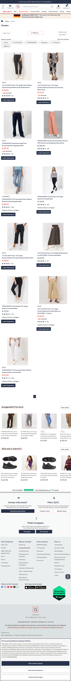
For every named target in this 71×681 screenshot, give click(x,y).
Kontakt (3, 548)
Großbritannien (33, 617)
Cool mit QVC (35, 11)
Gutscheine (40, 551)
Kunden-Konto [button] (45, 511)
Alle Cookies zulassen (35, 663)
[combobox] (36, 6)
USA (26, 617)
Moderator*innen (59, 566)
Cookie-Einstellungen (35, 677)
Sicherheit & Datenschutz (26, 568)
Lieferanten (4, 562)
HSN (2, 635)
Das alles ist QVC (59, 548)
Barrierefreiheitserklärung (62, 554)
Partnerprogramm (42, 557)
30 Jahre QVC (23, 11)
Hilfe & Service (23, 574)
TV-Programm (41, 548)
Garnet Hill (23, 635)
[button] (2, 7)
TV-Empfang (58, 569)
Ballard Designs (9, 635)
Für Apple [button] (27, 532)
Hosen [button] (6, 42)
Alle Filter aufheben (63, 39)
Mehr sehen (65, 407)
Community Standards (42, 627)
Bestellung (22, 544)
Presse (3, 559)
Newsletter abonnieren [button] (17, 511)
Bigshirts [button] (7, 46)
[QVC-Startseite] (2, 21)
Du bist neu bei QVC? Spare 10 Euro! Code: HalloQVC (35, 2)
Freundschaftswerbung (43, 554)
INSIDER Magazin (42, 544)
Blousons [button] (44, 42)
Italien (40, 617)
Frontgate (16, 635)
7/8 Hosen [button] (55, 42)
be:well (44, 11)
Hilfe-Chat (4, 544)
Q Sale (62, 11)
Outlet (56, 575)
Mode (68, 11)
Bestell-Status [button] (62, 511)
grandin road (31, 635)
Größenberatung (24, 551)
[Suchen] (52, 6)
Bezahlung (22, 559)
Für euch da (40, 560)
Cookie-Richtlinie (11, 657)
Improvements (39, 635)
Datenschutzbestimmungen (23, 627)
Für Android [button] (44, 532)
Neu (15, 11)
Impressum (59, 627)
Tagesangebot (7, 11)
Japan (44, 617)
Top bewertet (53, 11)
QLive (3, 556)
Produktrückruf (5, 566)
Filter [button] (35, 33)
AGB (9, 627)
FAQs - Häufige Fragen (25, 571)
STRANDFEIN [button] (32, 42)
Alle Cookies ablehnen (35, 670)
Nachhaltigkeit (58, 551)
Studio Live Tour (59, 572)
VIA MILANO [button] (17, 42)
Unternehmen (58, 544)
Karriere (56, 562)
